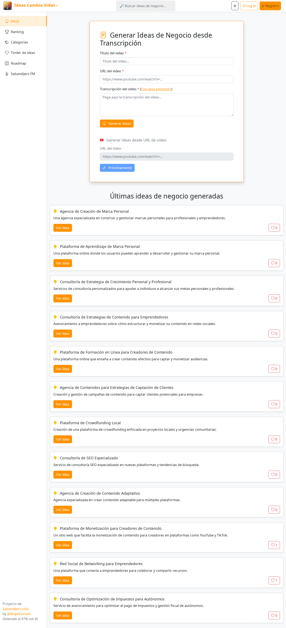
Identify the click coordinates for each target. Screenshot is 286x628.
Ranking (17, 31)
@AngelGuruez (19, 613)
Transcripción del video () (136, 89)
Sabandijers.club (16, 608)
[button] (234, 5)
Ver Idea (62, 227)
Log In (250, 6)
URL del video (112, 71)
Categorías (19, 42)
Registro (272, 6)
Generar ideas (119, 123)
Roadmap (18, 63)
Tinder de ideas (23, 52)
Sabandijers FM (23, 73)
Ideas (15, 21)
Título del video (113, 53)
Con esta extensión (156, 89)
